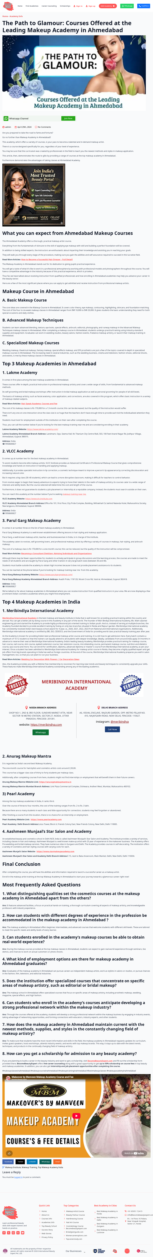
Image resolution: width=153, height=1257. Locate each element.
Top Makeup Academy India (50, 1167)
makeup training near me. (74, 494)
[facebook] (4, 1232)
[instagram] (13, 1232)
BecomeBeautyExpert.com (100, 1060)
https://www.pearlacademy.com (46, 819)
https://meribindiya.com (46, 724)
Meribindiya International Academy (19, 618)
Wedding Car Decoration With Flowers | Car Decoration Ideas (50, 659)
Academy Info (16, 16)
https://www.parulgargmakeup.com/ (56, 574)
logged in (18, 1177)
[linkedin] (18, 1232)
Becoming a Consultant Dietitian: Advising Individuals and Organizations (56, 553)
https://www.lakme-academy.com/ (42, 429)
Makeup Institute (13, 1167)
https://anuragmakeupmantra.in (55, 782)
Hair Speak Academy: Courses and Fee (39, 403)
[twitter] (8, 1232)
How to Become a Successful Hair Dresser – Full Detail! (47, 259)
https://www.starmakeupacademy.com (55, 851)
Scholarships (65, 6)
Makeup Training (29, 1167)
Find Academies (32, 6)
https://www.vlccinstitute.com (38, 498)
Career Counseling (49, 6)
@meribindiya (120, 721)
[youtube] (22, 1232)
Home (20, 6)
